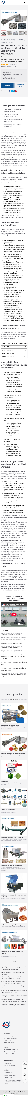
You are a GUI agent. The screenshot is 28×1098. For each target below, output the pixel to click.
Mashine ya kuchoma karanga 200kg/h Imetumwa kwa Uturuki (13, 1005)
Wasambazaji (7, 1063)
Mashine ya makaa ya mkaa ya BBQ (11, 635)
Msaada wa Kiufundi (9, 1052)
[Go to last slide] (3, 33)
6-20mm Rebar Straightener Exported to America (14, 973)
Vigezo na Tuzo (8, 1040)
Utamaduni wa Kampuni (10, 1038)
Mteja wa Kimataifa (9, 1042)
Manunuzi (6, 1056)
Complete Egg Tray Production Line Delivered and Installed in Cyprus (12, 978)
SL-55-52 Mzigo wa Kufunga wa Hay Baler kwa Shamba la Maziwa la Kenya (14, 982)
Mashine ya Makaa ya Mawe (14, 39)
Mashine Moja (4, 41)
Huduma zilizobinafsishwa (11, 1049)
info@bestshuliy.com (10, 1075)
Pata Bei (7, 85)
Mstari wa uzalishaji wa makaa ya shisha (13, 639)
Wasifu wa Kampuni (9, 1036)
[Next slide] (25, 33)
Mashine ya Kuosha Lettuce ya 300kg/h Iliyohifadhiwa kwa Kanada (13, 987)
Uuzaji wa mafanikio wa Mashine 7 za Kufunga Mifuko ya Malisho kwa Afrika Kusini (14, 1000)
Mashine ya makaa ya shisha (9, 652)
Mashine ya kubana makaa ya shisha (11, 643)
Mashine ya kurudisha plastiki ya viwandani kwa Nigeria (14, 996)
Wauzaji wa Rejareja (9, 1065)
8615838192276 (8, 1073)
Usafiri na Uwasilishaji (9, 1054)
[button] (9, 33)
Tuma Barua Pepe (20, 85)
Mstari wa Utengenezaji (20, 637)
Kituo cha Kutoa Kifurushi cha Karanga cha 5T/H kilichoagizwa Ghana (14, 991)
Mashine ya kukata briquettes (9, 648)
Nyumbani (3, 39)
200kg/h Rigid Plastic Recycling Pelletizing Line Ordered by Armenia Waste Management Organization (14, 968)
